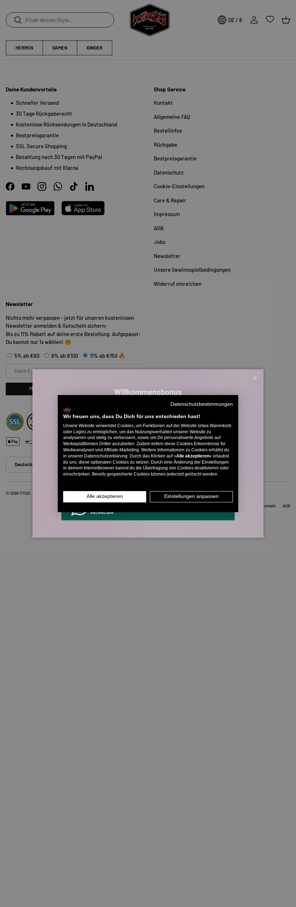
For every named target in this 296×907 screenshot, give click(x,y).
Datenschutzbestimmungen (201, 404)
